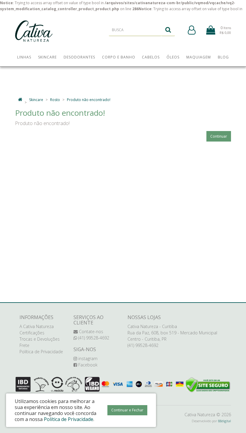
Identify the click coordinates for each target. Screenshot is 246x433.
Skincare (36, 99)
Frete (24, 345)
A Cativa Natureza (37, 326)
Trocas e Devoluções (40, 339)
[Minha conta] (192, 30)
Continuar (218, 136)
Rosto (55, 99)
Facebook (87, 365)
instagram (87, 358)
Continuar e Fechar (127, 410)
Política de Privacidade (41, 351)
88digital (224, 421)
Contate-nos (90, 331)
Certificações (32, 333)
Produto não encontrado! (88, 99)
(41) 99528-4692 (93, 338)
